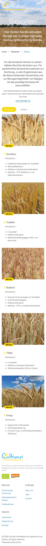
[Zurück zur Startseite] (13, 6)
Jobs (27, 494)
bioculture (16, 542)
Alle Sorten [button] (9, 109)
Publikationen (8, 504)
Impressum (6, 517)
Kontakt (5, 525)
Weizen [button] (24, 109)
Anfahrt (28, 498)
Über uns (29, 490)
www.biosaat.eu (23, 100)
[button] (43, 6)
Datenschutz (7, 521)
